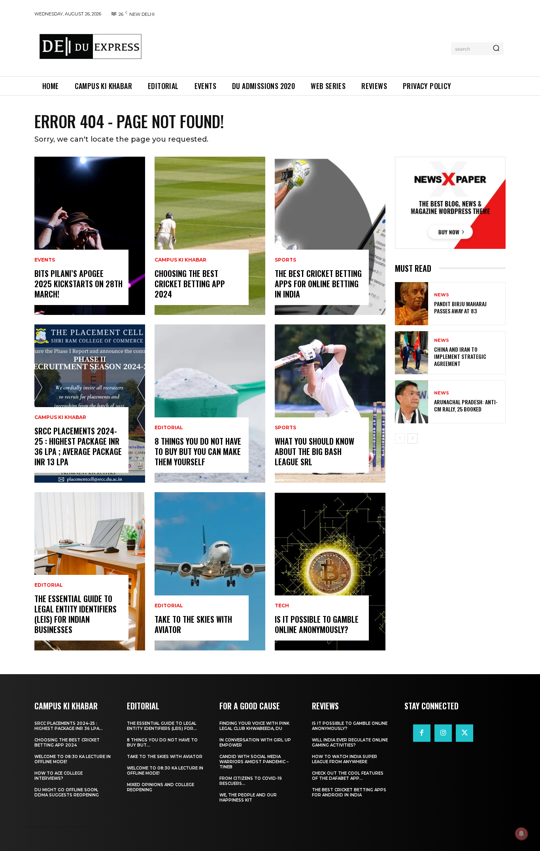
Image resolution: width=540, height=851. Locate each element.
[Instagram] (443, 733)
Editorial (48, 585)
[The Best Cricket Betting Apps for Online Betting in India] (330, 236)
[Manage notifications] (521, 833)
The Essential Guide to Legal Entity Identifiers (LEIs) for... (162, 726)
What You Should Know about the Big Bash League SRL (314, 451)
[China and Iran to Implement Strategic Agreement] (411, 352)
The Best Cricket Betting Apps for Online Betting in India (318, 283)
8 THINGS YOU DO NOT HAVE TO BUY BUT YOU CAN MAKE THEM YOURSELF (198, 451)
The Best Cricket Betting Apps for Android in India (349, 792)
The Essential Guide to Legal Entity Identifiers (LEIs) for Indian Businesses (75, 614)
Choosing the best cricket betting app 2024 (190, 283)
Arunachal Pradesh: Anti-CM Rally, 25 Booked (466, 405)
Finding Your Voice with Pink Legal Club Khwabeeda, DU (254, 726)
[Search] (496, 48)
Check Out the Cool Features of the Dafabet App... (347, 776)
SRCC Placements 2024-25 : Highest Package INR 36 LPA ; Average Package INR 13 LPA (78, 446)
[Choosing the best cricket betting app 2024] (210, 236)
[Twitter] (464, 733)
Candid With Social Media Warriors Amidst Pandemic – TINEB (254, 762)
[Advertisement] (299, 47)
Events (44, 260)
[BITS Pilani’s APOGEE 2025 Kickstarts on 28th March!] (89, 236)
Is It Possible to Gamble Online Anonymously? (317, 624)
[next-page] (412, 438)
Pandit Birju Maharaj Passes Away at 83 (460, 307)
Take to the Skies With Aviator (193, 624)
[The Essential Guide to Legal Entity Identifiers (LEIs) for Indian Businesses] (89, 571)
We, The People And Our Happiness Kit (248, 797)
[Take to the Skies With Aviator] (210, 571)
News (441, 295)
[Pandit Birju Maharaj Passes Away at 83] (411, 303)
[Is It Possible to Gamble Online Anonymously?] (330, 571)
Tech (282, 605)
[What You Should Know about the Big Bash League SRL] (330, 403)
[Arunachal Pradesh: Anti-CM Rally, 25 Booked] (411, 401)
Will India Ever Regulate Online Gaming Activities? (350, 742)
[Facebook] (421, 733)
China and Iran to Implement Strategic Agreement (460, 356)
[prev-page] (400, 438)
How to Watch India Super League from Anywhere (344, 759)
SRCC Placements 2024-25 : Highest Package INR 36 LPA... (68, 726)
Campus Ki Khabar (60, 417)
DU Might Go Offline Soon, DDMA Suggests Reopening (66, 792)
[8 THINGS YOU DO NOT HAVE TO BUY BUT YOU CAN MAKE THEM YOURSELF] (210, 403)
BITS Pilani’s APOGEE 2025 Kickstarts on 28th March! (78, 283)
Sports (285, 260)
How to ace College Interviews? (58, 776)
